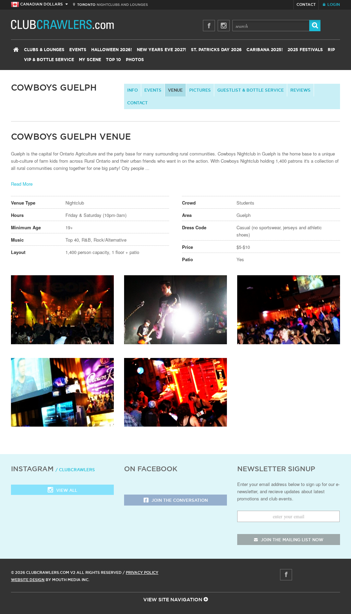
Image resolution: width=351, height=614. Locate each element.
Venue (175, 90)
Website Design (28, 580)
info (132, 90)
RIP (331, 50)
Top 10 (113, 60)
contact (137, 103)
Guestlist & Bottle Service (250, 90)
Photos (135, 60)
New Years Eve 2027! (161, 50)
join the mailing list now (291, 539)
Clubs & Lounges (44, 50)
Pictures (200, 90)
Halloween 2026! (111, 50)
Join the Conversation (179, 500)
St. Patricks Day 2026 (216, 50)
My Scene (90, 60)
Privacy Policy (142, 572)
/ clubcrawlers (75, 469)
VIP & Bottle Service (49, 60)
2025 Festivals (305, 50)
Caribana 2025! (264, 50)
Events (77, 50)
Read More (22, 184)
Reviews (300, 90)
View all (66, 490)
